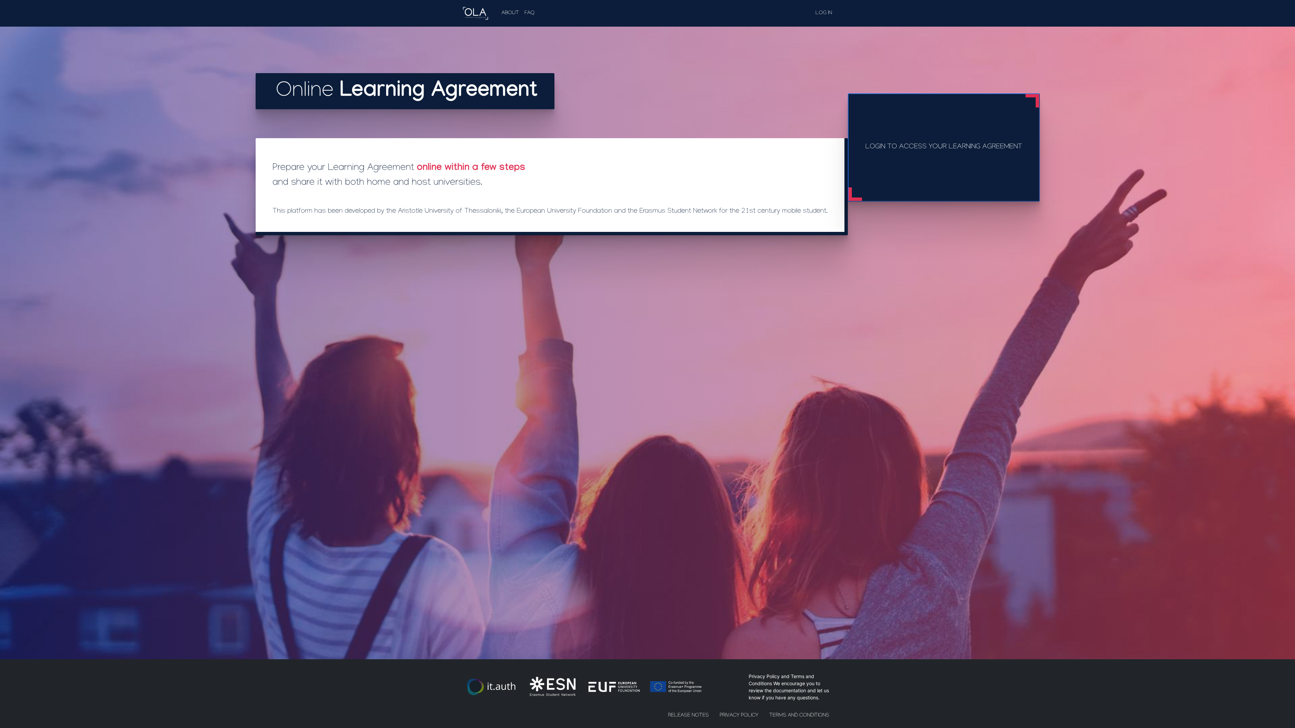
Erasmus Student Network (678, 211)
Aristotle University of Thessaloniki (449, 211)
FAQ (529, 13)
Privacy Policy (764, 676)
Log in (823, 13)
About (510, 13)
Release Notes (688, 716)
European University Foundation (564, 211)
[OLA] (476, 13)
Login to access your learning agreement (943, 147)
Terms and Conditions (799, 716)
